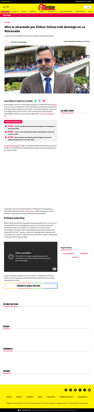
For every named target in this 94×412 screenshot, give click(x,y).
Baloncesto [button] (52, 11)
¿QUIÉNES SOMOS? (62, 403)
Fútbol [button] (41, 11)
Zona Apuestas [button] (80, 11)
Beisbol (9, 397)
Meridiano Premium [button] (66, 11)
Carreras (84, 253)
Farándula (30, 397)
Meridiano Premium (66, 397)
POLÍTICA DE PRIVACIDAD (31, 403)
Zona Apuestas (82, 397)
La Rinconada (68, 253)
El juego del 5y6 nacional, (12, 146)
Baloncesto (51, 397)
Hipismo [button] (23, 11)
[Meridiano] (47, 7)
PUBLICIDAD (84, 403)
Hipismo (7, 22)
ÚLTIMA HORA (5, 11)
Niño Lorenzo (29, 211)
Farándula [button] (32, 11)
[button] (4, 7)
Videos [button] (90, 11)
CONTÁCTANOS (74, 403)
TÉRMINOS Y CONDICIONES (14, 403)
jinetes (75, 257)
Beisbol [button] (14, 11)
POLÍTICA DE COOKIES (47, 403)
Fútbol (40, 397)
